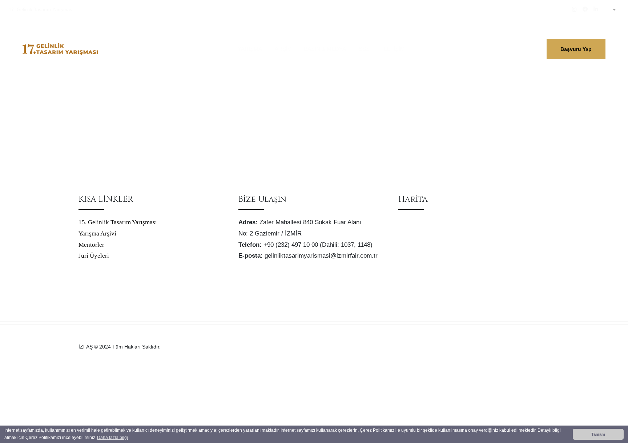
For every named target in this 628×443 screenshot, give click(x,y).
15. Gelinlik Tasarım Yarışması (117, 222)
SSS (364, 49)
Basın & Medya (325, 49)
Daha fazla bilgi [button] (112, 437)
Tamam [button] (598, 434)
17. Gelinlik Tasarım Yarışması (41, 9)
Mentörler (91, 244)
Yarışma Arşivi (97, 233)
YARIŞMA (250, 49)
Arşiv (283, 49)
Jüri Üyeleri (93, 255)
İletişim (393, 49)
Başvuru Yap (576, 49)
